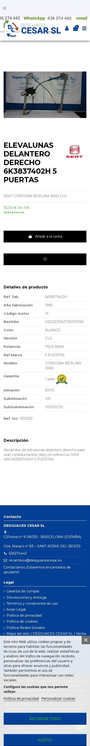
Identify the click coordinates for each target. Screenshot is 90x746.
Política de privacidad (24, 615)
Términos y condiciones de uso (32, 603)
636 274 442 (60, 18)
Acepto (45, 740)
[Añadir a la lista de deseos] (45, 259)
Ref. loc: (11, 418)
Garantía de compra (22, 591)
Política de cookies (22, 621)
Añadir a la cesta (48, 236)
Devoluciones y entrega (26, 597)
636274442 (18, 553)
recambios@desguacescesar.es (35, 560)
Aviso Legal (16, 609)
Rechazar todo (45, 718)
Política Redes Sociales (25, 627)
